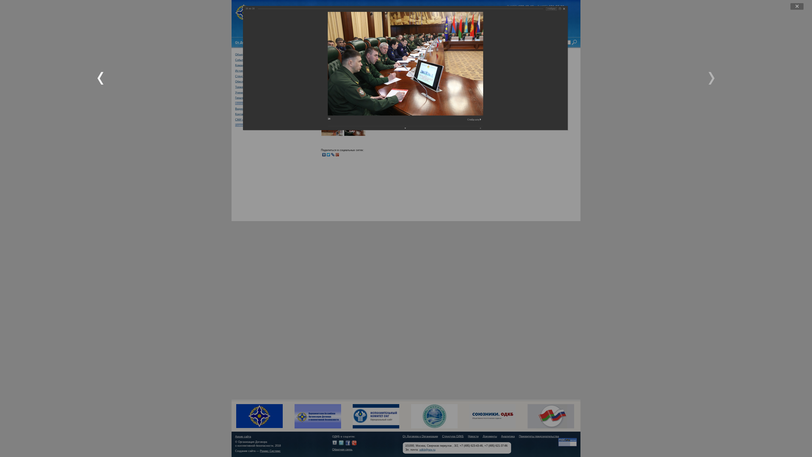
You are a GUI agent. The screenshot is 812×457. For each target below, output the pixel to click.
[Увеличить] (560, 9)
